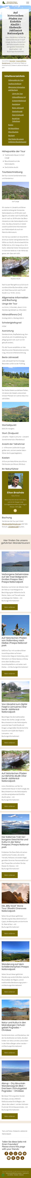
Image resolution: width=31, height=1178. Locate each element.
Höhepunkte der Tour (15, 80)
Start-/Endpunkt (18, 115)
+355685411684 (13, 527)
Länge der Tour (17, 93)
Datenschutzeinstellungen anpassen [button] (14, 1173)
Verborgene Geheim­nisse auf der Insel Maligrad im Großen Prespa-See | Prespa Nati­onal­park (15, 578)
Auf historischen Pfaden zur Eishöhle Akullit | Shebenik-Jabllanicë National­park (14, 777)
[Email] (15, 510)
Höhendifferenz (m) (19, 97)
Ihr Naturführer (13, 128)
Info (19, 507)
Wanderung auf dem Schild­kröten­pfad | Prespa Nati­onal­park (15, 967)
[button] (27, 3)
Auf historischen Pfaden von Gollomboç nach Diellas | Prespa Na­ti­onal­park (15, 641)
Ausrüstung (16, 104)
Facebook (16, 1174)
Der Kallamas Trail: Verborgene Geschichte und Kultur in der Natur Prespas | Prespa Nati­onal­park (15, 842)
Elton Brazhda (13, 132)
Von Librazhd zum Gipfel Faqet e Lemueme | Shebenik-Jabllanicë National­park (14, 708)
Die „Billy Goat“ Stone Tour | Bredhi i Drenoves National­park (14, 908)
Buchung (11, 135)
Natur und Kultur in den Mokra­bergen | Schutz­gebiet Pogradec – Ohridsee (14, 1026)
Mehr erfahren (9, 607)
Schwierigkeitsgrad (19, 101)
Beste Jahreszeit (18, 108)
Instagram (21, 1174)
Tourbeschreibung (14, 84)
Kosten (10, 125)
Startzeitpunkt (17, 111)
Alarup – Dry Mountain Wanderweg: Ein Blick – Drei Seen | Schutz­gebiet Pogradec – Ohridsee (14, 1087)
